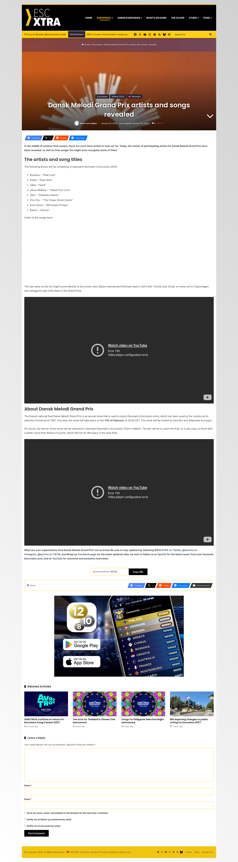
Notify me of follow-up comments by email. (49, 819)
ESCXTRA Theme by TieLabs (83, 852)
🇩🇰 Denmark (134, 96)
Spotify (162, 554)
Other (193, 17)
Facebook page (87, 554)
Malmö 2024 (118, 96)
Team (206, 17)
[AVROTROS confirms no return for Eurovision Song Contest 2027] (46, 704)
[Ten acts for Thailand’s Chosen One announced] (95, 704)
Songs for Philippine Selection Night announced (142, 721)
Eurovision (104, 17)
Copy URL (138, 571)
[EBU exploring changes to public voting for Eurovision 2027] (192, 704)
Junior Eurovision (128, 17)
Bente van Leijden (88, 123)
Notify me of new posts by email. (44, 826)
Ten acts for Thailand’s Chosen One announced (94, 721)
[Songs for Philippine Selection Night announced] (143, 704)
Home (88, 17)
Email (28, 799)
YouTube (57, 558)
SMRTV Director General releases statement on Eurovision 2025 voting (123, 34)
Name (28, 785)
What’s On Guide (156, 17)
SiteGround (125, 852)
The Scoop (177, 17)
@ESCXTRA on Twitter (167, 550)
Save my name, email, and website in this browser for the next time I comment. (67, 813)
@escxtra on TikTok (49, 554)
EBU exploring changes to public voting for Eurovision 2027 (189, 721)
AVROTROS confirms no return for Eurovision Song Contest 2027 (44, 721)
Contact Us (207, 852)
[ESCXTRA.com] (42, 18)
